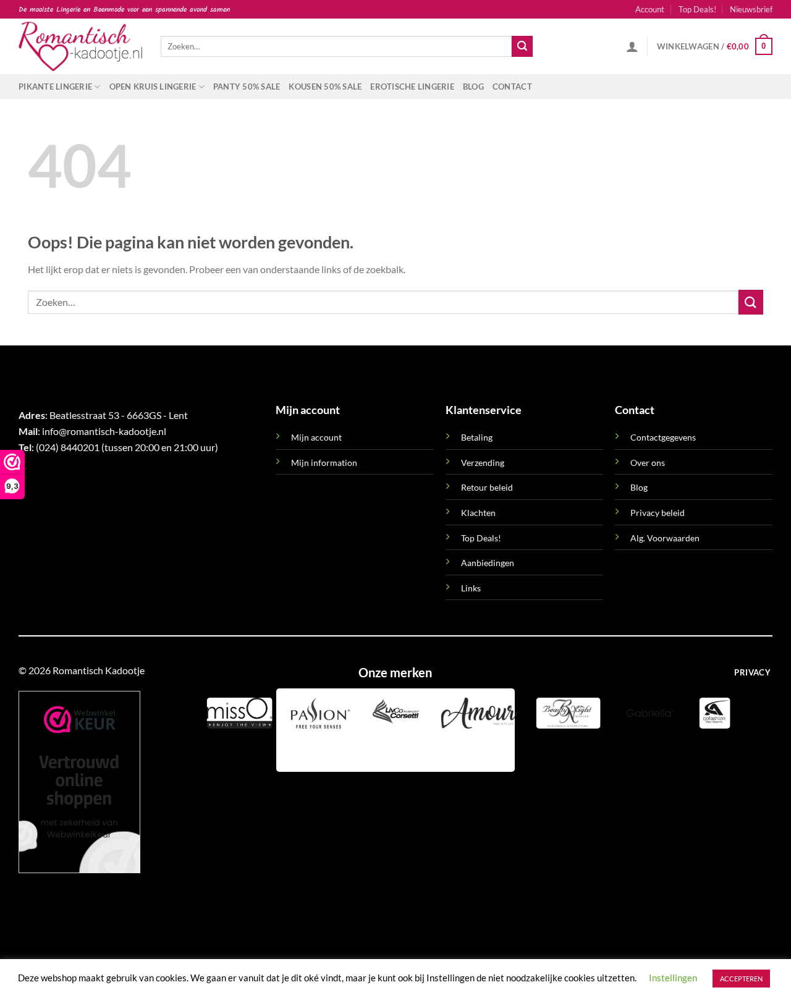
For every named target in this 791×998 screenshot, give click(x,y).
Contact (512, 86)
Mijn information (324, 462)
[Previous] (288, 750)
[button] (751, 9)
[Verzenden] (522, 46)
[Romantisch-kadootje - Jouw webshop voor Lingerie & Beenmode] (80, 46)
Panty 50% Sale (247, 86)
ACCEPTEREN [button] (741, 979)
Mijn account (316, 437)
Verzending (482, 462)
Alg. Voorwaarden (665, 538)
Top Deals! (697, 9)
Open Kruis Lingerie (153, 86)
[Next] (322, 750)
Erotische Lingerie (412, 86)
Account (649, 9)
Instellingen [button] (673, 977)
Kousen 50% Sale (325, 86)
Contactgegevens (663, 437)
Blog (473, 86)
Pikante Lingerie (55, 86)
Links (471, 588)
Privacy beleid (657, 512)
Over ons (647, 462)
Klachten (478, 512)
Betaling (477, 437)
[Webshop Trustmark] (79, 782)
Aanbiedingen (487, 562)
